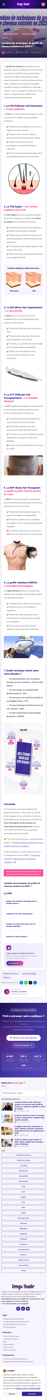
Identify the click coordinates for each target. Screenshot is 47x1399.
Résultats (23, 1229)
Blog (10, 28)
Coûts (23, 1213)
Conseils (23, 1166)
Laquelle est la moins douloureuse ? (19, 914)
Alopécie (23, 1234)
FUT (23, 1202)
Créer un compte (9, 1350)
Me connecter (8, 1347)
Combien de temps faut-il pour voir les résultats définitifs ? (20, 925)
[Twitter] (28, 1309)
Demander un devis (10, 1339)
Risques (23, 1223)
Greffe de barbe (23, 1160)
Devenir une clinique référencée (15, 1359)
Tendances (23, 1171)
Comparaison (23, 1249)
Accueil (3, 28)
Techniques (23, 1181)
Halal (23, 1270)
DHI (23, 1192)
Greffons (23, 1239)
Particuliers (7, 1333)
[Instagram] (18, 1309)
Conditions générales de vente (14, 1324)
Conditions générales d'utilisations (16, 1322)
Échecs (23, 1255)
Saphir (23, 1197)
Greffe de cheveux (23, 1155)
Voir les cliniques (22, 1045)
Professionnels (8, 1355)
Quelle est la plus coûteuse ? (17, 937)
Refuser (12, 1394)
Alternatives (23, 1260)
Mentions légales (9, 1327)
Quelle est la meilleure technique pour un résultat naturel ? (21, 902)
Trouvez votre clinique (11, 1336)
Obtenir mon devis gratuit (25, 1038)
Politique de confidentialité (13, 1319)
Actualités (23, 1176)
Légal (4, 1315)
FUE (23, 1187)
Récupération (23, 1218)
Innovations (23, 1265)
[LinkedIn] (23, 1309)
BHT (23, 1208)
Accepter (32, 1394)
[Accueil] (23, 4)
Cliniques (23, 1244)
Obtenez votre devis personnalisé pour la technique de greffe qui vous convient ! (23, 872)
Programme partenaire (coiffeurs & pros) (18, 1361)
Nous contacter (8, 1344)
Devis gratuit (13, 963)
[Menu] (4, 4)
